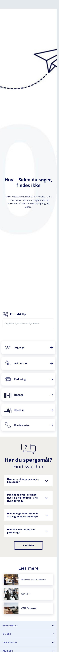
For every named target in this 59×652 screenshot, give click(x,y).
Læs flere (28, 545)
